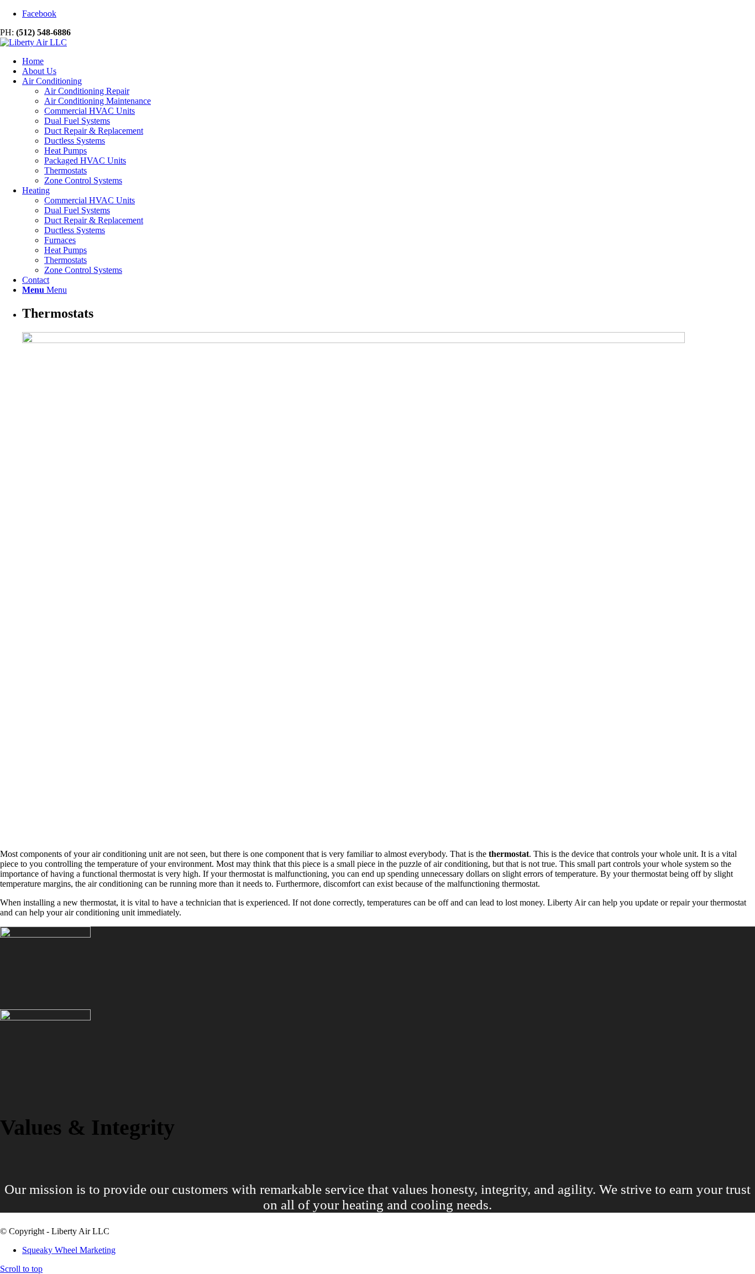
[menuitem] (388, 61)
